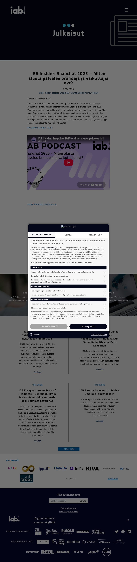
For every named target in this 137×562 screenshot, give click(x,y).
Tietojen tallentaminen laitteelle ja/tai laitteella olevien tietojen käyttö (62, 272)
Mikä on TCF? (95, 235)
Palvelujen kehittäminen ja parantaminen (49, 276)
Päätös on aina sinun (42, 234)
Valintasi (68, 235)
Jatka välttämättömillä (48, 326)
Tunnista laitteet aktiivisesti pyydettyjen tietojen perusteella (58, 295)
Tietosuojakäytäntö (99, 334)
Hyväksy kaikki (88, 326)
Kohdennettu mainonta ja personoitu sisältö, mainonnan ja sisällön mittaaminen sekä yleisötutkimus (62, 281)
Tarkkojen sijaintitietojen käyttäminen (48, 291)
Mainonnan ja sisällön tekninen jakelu (48, 308)
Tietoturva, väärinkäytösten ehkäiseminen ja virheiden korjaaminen (62, 304)
